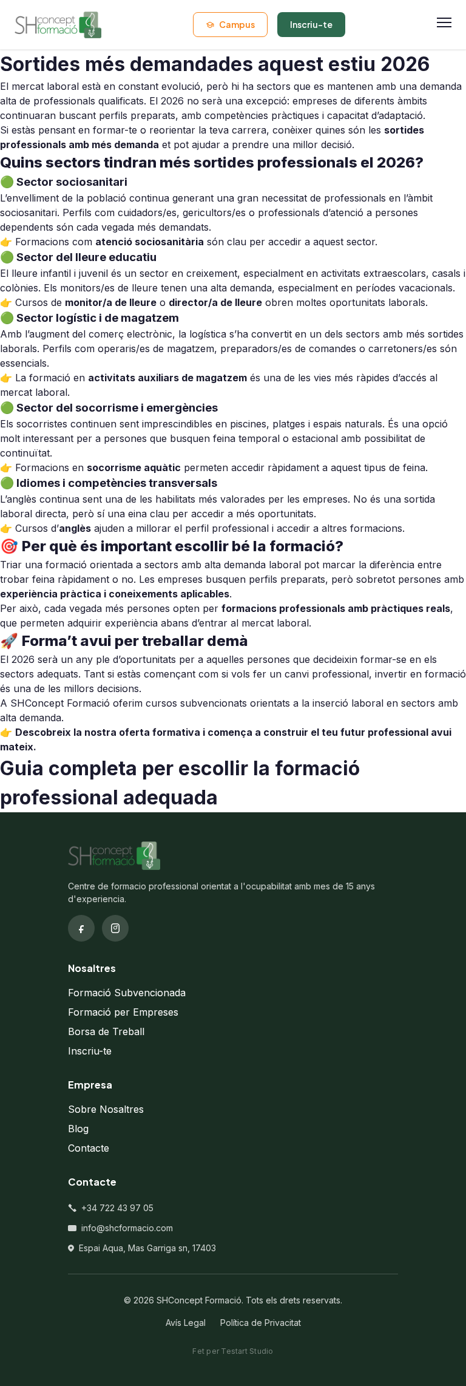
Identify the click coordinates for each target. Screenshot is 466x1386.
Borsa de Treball (106, 1031)
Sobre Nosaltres (106, 1109)
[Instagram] (115, 928)
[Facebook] (81, 928)
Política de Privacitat (260, 1322)
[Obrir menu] (444, 25)
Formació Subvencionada (127, 993)
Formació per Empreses (123, 1012)
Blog (78, 1129)
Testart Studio (247, 1351)
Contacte (88, 1148)
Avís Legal (186, 1322)
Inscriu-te (90, 1051)
